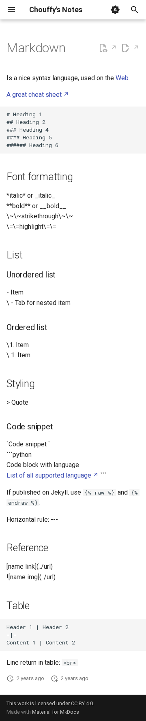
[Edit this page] (130, 48)
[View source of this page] (107, 48)
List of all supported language (48, 475)
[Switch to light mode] (115, 10)
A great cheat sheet (34, 94)
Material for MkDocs (55, 712)
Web (122, 78)
